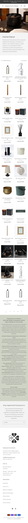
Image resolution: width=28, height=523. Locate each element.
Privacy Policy (6, 496)
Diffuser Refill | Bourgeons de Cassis (21, 301)
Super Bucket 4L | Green (21, 198)
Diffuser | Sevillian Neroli (20, 137)
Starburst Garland (20, 218)
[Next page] (21, 311)
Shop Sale (5, 483)
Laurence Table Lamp (7, 178)
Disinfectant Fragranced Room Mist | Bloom (20, 280)
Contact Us (5, 486)
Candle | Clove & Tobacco (20, 118)
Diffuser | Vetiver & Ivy (7, 158)
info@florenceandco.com (9, 457)
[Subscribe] (23, 422)
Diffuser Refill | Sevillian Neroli (7, 77)
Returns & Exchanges (8, 493)
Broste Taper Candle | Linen (7, 238)
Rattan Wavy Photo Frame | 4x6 (7, 138)
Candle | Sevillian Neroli (7, 118)
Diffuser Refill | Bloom (7, 300)
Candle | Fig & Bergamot (7, 218)
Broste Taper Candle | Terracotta (7, 98)
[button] (2, 6)
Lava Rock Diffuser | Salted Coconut (7, 280)
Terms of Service (7, 499)
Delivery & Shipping (7, 489)
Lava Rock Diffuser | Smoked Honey (20, 260)
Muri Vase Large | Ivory (20, 178)
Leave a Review (6, 502)
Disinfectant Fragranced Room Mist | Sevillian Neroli (20, 77)
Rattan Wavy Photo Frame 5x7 (20, 239)
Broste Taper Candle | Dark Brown (20, 98)
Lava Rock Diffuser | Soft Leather (7, 260)
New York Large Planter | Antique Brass (7, 199)
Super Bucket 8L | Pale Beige (21, 158)
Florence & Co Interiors (11, 517)
